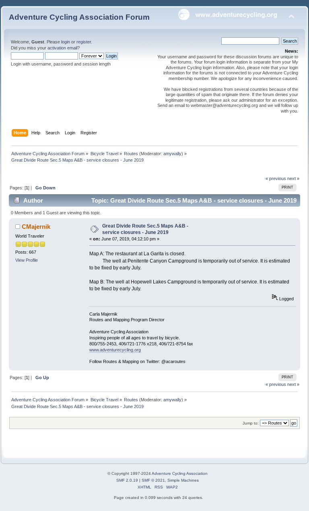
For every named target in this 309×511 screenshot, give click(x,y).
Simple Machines (183, 480)
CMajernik (36, 226)
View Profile (26, 260)
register (83, 41)
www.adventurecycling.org (115, 349)
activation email (62, 47)
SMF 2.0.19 (127, 480)
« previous (276, 178)
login (65, 41)
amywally (172, 153)
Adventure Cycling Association (180, 473)
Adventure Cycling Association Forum (79, 17)
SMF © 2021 (153, 480)
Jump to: (251, 423)
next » (293, 178)
